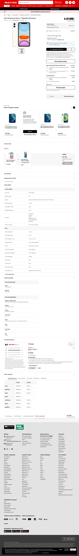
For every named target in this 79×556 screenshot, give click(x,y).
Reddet (60, 549)
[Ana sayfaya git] (10, 2)
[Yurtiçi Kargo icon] (17, 519)
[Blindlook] (9, 427)
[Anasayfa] (5, 15)
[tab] (12, 378)
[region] (39, 395)
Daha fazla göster (33, 365)
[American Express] (35, 519)
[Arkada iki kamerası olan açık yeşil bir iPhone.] (65, 118)
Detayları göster (25, 162)
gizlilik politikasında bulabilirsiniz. (64, 57)
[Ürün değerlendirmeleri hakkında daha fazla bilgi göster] (26, 20)
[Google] (16, 531)
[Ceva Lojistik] (6, 519)
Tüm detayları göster (9, 274)
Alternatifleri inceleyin (61, 61)
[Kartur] (11, 519)
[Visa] (24, 519)
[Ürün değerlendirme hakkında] (18, 345)
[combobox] (37, 2)
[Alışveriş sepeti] (73, 2)
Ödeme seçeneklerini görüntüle (53, 27)
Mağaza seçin (61, 39)
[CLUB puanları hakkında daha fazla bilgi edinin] (60, 31)
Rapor (39, 368)
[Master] (29, 519)
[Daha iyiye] (20, 427)
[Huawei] (25, 531)
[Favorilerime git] (70, 2)
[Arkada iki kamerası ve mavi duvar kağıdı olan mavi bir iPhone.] (47, 118)
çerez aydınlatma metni (37, 552)
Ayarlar (66, 549)
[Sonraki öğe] (74, 108)
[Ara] (20, 2)
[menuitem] (13, 6)
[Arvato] (6, 524)
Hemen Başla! (61, 87)
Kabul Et (30, 131)
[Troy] (40, 519)
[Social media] (5, 449)
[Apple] (7, 531)
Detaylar (73, 65)
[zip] (46, 519)
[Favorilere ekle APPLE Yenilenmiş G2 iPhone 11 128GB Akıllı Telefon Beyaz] (71, 49)
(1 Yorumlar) (22, 20)
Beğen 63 (33, 368)
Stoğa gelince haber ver (57, 49)
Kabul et (73, 549)
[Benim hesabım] (66, 2)
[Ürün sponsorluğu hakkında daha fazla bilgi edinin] (9, 106)
